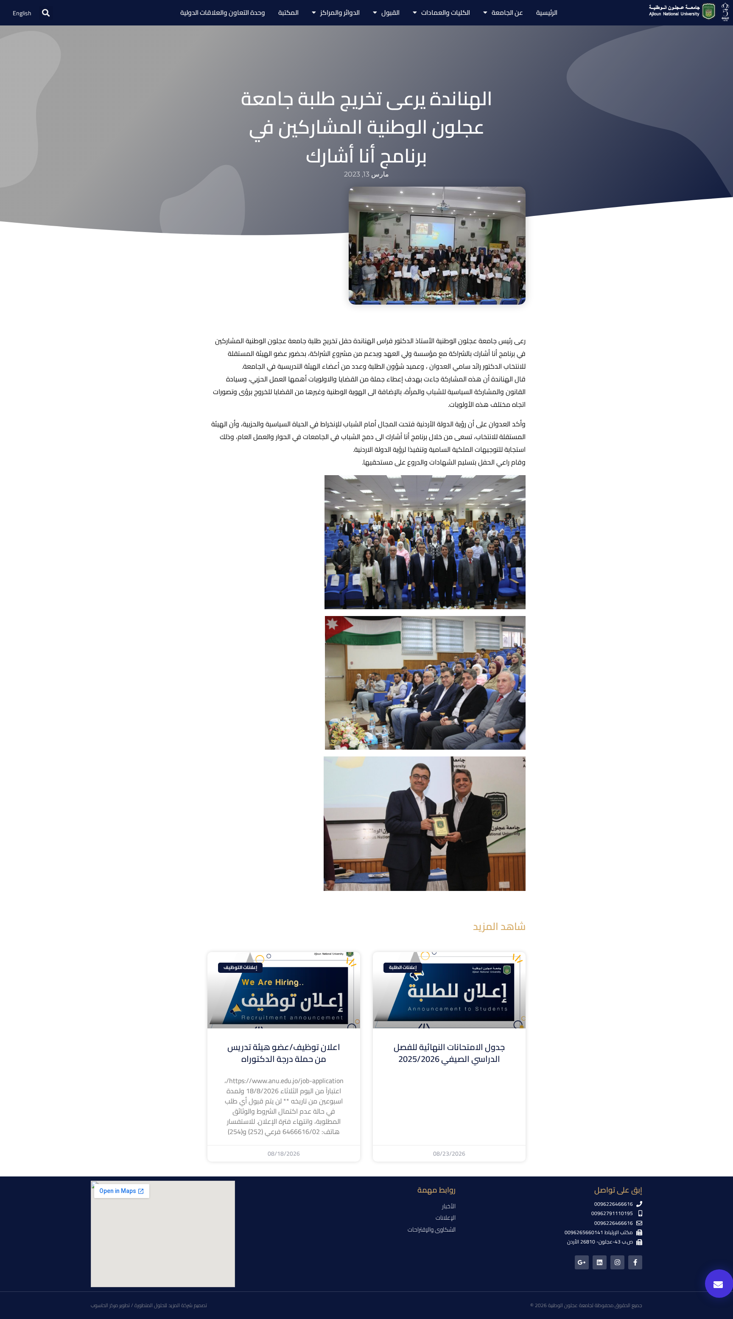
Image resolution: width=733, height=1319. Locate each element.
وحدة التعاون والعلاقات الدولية (222, 12)
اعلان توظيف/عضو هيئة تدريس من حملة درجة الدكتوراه (283, 1053)
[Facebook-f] (635, 1262)
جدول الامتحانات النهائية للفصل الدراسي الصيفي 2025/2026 (449, 1053)
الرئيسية (546, 12)
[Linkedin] (600, 1262)
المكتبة (288, 12)
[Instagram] (617, 1262)
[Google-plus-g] (582, 1262)
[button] (46, 13)
